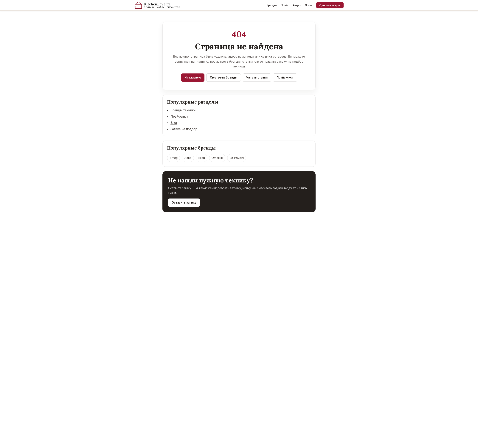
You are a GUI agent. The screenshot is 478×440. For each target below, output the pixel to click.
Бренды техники (182, 110)
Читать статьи (257, 77)
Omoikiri (217, 158)
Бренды (271, 5)
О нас (309, 5)
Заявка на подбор (183, 129)
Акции (297, 5)
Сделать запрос (330, 5)
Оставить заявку (184, 202)
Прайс (285, 5)
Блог (173, 122)
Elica (201, 158)
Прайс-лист (285, 77)
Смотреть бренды (223, 77)
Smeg (174, 158)
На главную (192, 77)
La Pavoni (237, 158)
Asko (188, 158)
